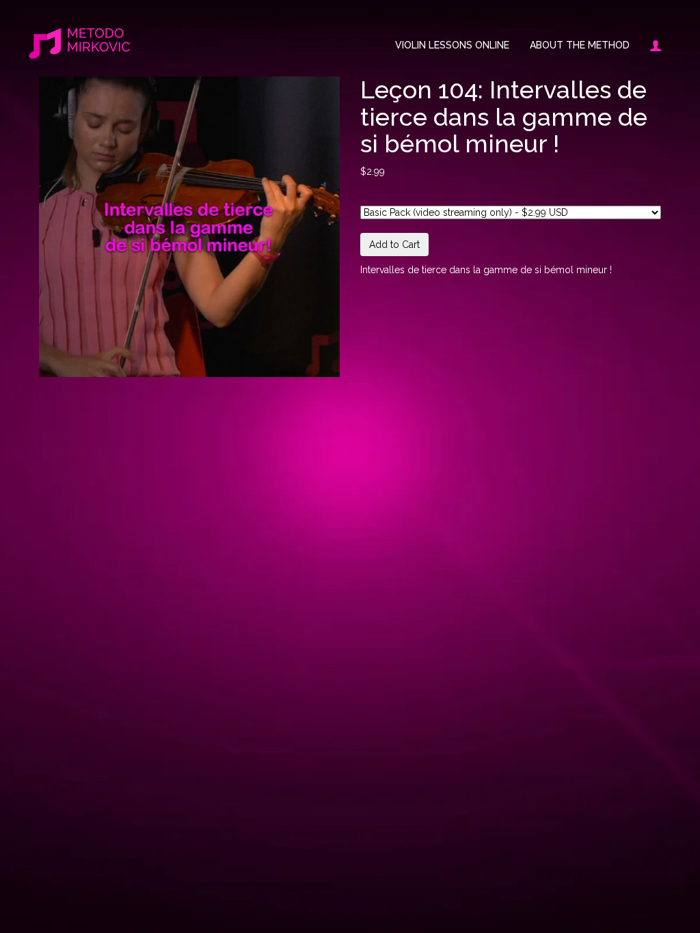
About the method (580, 45)
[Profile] (650, 45)
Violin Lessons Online (452, 45)
